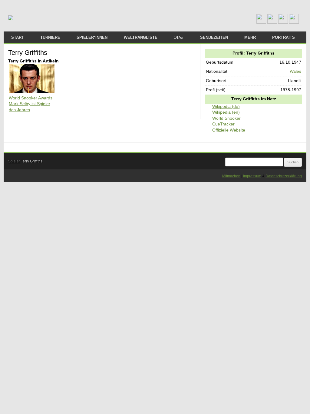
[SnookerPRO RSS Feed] (261, 22)
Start (17, 37)
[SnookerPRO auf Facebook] (283, 22)
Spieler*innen (92, 37)
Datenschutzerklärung (283, 176)
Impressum (252, 176)
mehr (250, 37)
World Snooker (226, 118)
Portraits (283, 37)
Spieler (14, 161)
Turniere (50, 37)
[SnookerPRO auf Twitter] (294, 22)
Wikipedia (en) (226, 112)
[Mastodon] (272, 22)
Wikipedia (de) (226, 106)
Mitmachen (231, 176)
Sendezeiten (214, 37)
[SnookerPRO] (10, 18)
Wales (295, 71)
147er (179, 37)
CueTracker (223, 124)
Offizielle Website (228, 130)
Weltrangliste (140, 37)
